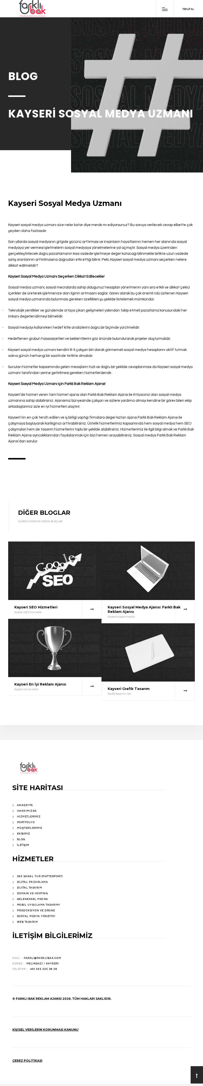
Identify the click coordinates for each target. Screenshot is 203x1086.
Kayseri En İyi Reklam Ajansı (40, 684)
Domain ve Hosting (32, 893)
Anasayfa (25, 805)
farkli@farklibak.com (42, 958)
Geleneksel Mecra (32, 899)
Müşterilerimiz (30, 828)
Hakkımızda (27, 811)
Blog (21, 839)
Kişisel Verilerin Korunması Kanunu (45, 1029)
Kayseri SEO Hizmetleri (35, 607)
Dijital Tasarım (29, 887)
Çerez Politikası (27, 1060)
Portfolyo (26, 822)
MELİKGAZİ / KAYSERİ (42, 963)
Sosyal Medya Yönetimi (36, 916)
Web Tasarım (27, 922)
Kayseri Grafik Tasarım (129, 688)
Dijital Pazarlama (32, 882)
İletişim (23, 845)
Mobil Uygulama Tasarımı (38, 905)
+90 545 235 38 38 (43, 969)
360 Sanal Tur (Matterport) (40, 876)
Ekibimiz (23, 833)
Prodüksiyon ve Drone (36, 910)
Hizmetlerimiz (29, 816)
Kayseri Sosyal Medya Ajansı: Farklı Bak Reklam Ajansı (144, 609)
